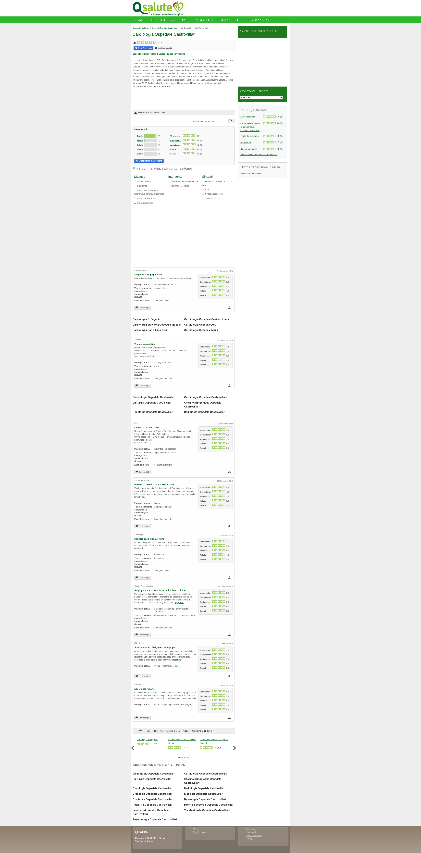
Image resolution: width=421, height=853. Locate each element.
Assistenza (175, 145)
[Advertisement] (171, 98)
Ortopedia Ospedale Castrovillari (153, 793)
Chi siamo (251, 829)
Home (139, 20)
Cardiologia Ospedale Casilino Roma (206, 319)
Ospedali (180, 20)
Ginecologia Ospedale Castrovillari (154, 397)
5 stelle (140, 136)
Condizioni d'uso (253, 835)
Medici (196, 829)
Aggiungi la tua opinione (150, 161)
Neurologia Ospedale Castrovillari (205, 799)
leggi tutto (166, 86)
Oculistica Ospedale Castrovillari (153, 799)
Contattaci (251, 832)
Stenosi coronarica (248, 149)
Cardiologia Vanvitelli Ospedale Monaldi (157, 324)
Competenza (175, 140)
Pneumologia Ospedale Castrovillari (155, 819)
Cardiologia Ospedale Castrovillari (205, 397)
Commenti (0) (144, 308)
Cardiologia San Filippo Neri (150, 330)
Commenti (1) (144, 578)
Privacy (249, 839)
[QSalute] (159, 15)
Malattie (204, 20)
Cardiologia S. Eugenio (147, 319)
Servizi (173, 154)
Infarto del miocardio (249, 136)
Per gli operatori (200, 832)
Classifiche (231, 20)
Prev (133, 748)
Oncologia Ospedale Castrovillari (153, 412)
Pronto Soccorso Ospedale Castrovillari (209, 804)
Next (234, 748)
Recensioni (258, 20)
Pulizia (173, 149)
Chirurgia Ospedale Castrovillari (152, 402)
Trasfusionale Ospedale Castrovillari (207, 810)
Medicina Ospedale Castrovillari (203, 793)
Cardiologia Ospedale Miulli (201, 330)
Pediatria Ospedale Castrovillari (152, 804)
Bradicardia (245, 142)
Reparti (158, 20)
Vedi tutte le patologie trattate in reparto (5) (259, 154)
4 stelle (140, 140)
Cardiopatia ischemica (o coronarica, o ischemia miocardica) (250, 127)
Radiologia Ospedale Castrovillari (204, 412)
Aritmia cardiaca (247, 117)
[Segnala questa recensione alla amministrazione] (230, 307)
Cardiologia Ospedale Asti (200, 324)
